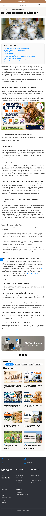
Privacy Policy (39, 510)
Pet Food (31, 364)
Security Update (33, 510)
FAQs (5, 61)
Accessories (18, 482)
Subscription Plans (5, 500)
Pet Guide (3, 495)
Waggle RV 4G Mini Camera (34, 273)
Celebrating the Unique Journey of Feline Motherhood (17, 60)
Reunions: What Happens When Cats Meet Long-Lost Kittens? (19, 55)
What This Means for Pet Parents (12, 58)
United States (19, 510)
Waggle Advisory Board (6, 497)
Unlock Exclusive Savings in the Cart (23, 1)
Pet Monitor (18, 473)
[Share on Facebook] (20, 355)
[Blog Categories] (1, 259)
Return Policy (4, 502)
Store (17, 485)
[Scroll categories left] (4, 364)
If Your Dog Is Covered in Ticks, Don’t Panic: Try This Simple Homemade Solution (12, 427)
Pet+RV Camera (19, 475)
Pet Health (38, 364)
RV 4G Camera (19, 480)
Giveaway (33, 482)
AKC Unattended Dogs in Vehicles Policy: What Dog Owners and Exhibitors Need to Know (32, 427)
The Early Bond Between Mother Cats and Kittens (16, 48)
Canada (24, 510)
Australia (27, 510)
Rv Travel (24, 364)
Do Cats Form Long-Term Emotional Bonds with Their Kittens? (19, 56)
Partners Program (35, 475)
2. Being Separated (9, 53)
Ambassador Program (35, 477)
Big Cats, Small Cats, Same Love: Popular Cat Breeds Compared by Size (12, 386)
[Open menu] (4, 5)
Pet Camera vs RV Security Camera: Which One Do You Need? (33, 386)
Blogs (2, 9)
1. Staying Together (9, 52)
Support (3, 504)
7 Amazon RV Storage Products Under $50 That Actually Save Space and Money (12, 407)
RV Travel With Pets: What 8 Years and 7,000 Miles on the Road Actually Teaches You (32, 447)
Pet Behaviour (7, 9)
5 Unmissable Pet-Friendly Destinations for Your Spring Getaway (11, 447)
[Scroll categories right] (42, 364)
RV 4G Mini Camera (20, 477)
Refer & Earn (33, 473)
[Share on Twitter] (23, 355)
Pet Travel (17, 364)
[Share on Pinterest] (26, 355)
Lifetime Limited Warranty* (9, 462)
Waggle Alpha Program (36, 480)
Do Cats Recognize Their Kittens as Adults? (15, 50)
